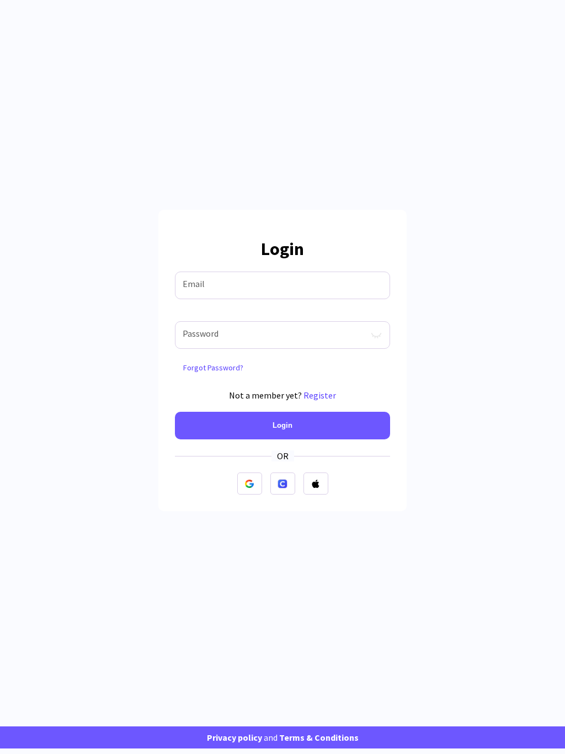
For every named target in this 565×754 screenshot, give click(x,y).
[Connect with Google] (249, 483)
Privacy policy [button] (234, 737)
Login (282, 425)
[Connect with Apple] (315, 483)
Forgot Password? (213, 368)
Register (319, 395)
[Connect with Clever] (282, 483)
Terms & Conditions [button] (319, 737)
